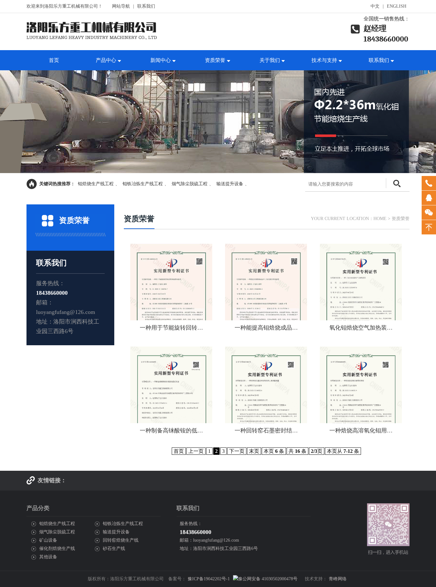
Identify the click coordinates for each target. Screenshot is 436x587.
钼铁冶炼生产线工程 (143, 183)
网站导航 (121, 6)
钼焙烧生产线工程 (96, 183)
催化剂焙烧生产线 (57, 548)
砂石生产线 (114, 548)
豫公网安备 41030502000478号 (267, 578)
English (396, 6)
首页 (54, 60)
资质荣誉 (215, 60)
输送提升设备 (229, 183)
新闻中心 (160, 60)
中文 (375, 6)
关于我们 (269, 60)
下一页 (236, 451)
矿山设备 (48, 540)
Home (380, 218)
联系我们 (146, 6)
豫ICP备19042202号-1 (209, 578)
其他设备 (48, 556)
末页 (254, 451)
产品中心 (106, 60)
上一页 (196, 451)
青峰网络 (338, 578)
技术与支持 (324, 60)
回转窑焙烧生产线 (121, 540)
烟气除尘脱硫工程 (189, 183)
